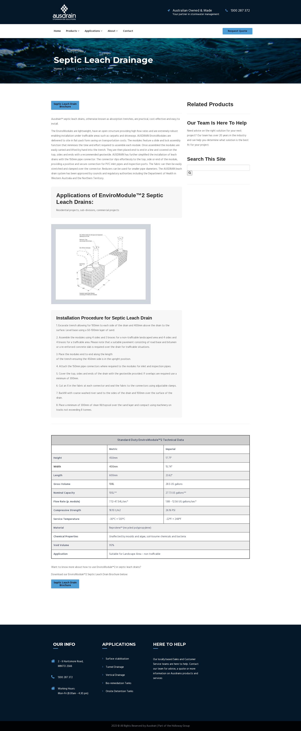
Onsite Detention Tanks (119, 691)
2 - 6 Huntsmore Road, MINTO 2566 (70, 663)
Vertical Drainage (115, 675)
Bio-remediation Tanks (118, 683)
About (112, 31)
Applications (93, 31)
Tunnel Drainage (115, 667)
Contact (128, 31)
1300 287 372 (65, 677)
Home (57, 31)
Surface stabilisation (117, 659)
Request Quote (237, 31)
